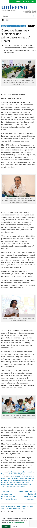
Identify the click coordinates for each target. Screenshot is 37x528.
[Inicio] (14, 10)
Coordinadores (23, 478)
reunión (11, 484)
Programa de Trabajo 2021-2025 (10, 474)
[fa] (18, 511)
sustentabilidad (19, 484)
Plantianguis (5, 484)
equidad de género (13, 480)
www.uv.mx (21, 509)
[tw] (22, 511)
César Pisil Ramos (12, 478)
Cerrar (15, 526)
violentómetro (21, 486)
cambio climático (15, 476)
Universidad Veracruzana (23, 1)
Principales (30, 472)
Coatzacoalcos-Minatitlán (13, 26)
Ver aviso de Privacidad (16, 522)
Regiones (24, 474)
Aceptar (6, 526)
